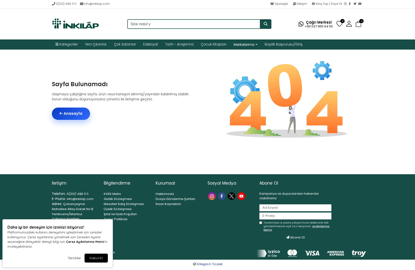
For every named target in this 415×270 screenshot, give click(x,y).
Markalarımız (244, 44)
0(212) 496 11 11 (66, 4)
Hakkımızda (165, 194)
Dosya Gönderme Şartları (175, 199)
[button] (358, 24)
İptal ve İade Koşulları (120, 214)
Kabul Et (96, 258)
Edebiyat (150, 44)
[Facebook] (351, 4)
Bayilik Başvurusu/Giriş (283, 44)
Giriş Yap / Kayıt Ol (329, 4)
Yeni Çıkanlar (96, 44)
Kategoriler (68, 44)
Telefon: (59, 193)
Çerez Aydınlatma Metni (85, 242)
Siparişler (281, 4)
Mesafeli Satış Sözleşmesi (124, 204)
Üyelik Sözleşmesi (118, 209)
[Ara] (265, 24)
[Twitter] (356, 4)
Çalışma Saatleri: (66, 219)
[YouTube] (360, 4)
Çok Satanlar (125, 44)
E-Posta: (59, 198)
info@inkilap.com (97, 4)
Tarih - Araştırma (179, 44)
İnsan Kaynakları (168, 204)
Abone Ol (297, 237)
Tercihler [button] (74, 258)
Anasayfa (72, 113)
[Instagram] (346, 4)
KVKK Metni (112, 194)
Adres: (57, 203)
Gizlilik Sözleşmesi (118, 199)
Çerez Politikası (116, 219)
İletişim (302, 4)
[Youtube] (242, 196)
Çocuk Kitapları (213, 44)
